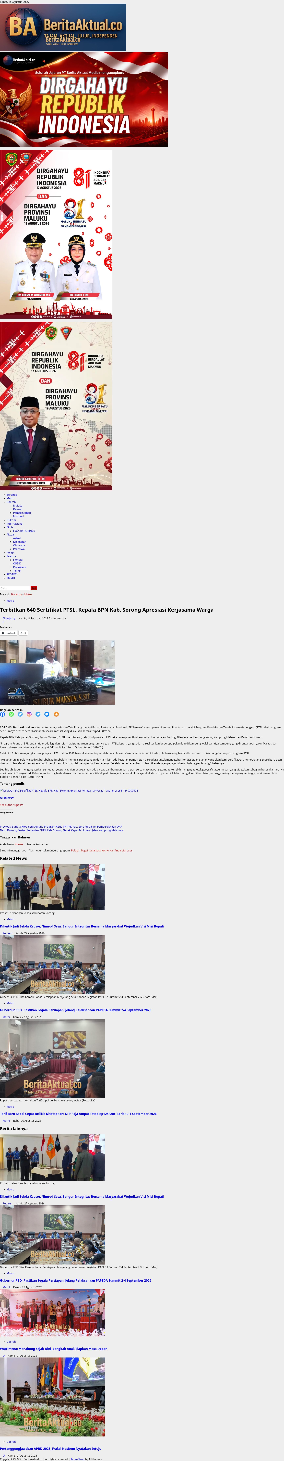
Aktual (10, 534)
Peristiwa (19, 549)
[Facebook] (4, 714)
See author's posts (11, 805)
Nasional (18, 516)
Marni (7, 1017)
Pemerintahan (22, 513)
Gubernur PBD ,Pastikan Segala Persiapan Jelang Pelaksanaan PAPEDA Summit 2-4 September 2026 (75, 1010)
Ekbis (10, 527)
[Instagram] (31, 714)
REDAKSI (12, 574)
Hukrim (11, 520)
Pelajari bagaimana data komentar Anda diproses (101, 850)
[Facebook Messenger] (48, 714)
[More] (58, 714)
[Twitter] (22, 714)
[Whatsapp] (13, 714)
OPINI (17, 563)
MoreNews (77, 1459)
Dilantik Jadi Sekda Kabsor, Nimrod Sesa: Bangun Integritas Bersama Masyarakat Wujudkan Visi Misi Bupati (82, 926)
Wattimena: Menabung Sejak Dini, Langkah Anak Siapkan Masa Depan (53, 1349)
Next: (61, 830)
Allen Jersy (9, 618)
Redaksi (8, 933)
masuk (19, 844)
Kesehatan (19, 542)
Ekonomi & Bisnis (24, 531)
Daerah (11, 502)
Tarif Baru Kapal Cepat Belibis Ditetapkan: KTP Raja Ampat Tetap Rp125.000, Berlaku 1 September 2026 (79, 1114)
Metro (10, 498)
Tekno (17, 571)
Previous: (61, 826)
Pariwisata (19, 567)
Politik (10, 552)
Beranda (12, 494)
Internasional (15, 523)
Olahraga (19, 545)
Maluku (18, 505)
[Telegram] (40, 714)
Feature (11, 556)
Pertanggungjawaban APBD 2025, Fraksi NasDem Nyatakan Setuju (50, 1449)
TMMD (11, 578)
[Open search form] (1, 584)
